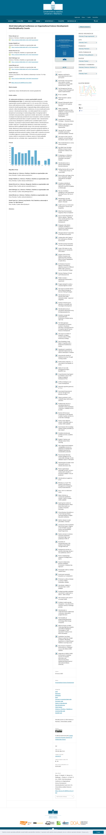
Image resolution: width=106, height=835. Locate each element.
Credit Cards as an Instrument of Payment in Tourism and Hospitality (56, 205)
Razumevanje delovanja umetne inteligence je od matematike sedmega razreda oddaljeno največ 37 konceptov (56, 455)
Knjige (30, 21)
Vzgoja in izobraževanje (61, 703)
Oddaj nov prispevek (85, 26)
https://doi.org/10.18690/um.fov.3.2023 (21, 82)
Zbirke (38, 21)
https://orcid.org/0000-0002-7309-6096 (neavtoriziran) (25, 78)
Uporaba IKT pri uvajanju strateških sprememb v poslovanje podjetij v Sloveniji (56, 130)
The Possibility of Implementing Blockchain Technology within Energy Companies (56, 618)
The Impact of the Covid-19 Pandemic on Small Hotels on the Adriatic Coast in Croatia (56, 137)
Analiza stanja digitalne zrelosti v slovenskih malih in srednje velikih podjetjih (56, 421)
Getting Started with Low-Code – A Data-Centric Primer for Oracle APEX (56, 169)
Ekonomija (57, 693)
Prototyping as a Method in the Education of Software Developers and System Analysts (56, 155)
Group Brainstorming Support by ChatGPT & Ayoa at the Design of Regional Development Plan (56, 374)
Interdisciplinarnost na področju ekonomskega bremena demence (56, 163)
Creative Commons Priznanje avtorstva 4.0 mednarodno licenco (64, 737)
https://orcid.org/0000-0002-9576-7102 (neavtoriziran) (25, 54)
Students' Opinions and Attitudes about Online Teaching (56, 439)
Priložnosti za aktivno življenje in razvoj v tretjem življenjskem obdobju (56, 579)
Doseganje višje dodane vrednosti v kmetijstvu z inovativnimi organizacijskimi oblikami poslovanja (56, 225)
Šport (56, 697)
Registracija (77, 17)
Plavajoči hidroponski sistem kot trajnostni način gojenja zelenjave (56, 102)
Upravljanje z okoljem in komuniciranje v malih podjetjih (56, 585)
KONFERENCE (49, 21)
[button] (88, 108)
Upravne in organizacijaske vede (63, 699)
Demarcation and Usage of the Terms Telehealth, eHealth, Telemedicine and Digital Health (56, 175)
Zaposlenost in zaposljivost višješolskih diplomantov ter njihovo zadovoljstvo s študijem (56, 349)
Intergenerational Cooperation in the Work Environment (56, 233)
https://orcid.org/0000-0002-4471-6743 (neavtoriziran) (25, 69)
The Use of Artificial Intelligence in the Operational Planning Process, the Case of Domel (56, 191)
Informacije (72, 21)
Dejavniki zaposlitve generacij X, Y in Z (56, 386)
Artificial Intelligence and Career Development (56, 382)
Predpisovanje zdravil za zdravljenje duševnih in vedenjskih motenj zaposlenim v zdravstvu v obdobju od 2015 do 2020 (56, 404)
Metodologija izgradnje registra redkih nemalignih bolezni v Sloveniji (56, 199)
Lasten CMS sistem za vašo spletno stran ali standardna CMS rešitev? (56, 248)
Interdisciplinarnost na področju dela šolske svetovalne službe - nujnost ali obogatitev (56, 295)
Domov (10, 21)
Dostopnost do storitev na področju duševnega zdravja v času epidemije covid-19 (56, 549)
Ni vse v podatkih (56, 95)
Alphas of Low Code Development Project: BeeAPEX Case (56, 368)
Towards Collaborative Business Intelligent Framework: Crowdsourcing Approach (56, 562)
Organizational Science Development (64, 682)
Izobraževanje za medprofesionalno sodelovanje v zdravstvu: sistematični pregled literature (56, 610)
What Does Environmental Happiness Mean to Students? (56, 211)
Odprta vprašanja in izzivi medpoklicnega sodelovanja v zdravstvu (56, 397)
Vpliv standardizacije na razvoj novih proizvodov (56, 143)
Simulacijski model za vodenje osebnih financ (56, 570)
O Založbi (20, 21)
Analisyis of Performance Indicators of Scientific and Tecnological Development (56, 303)
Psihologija (58, 695)
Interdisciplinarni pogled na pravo (56, 478)
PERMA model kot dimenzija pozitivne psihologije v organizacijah (56, 124)
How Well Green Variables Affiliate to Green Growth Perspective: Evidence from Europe (56, 147)
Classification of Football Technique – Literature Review (56, 119)
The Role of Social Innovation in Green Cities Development (56, 244)
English (89, 17)
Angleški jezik (58, 713)
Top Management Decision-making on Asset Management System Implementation (56, 88)
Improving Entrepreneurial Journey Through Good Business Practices (56, 391)
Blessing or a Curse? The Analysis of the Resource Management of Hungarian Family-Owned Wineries (56, 483)
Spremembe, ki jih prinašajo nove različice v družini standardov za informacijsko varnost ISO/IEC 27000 (56, 81)
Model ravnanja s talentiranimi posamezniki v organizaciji (56, 278)
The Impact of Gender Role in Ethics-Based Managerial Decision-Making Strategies (56, 289)
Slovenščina (95, 17)
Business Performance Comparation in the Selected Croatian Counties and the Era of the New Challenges (56, 413)
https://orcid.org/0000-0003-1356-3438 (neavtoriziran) (25, 40)
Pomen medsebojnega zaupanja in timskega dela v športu (56, 556)
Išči (97, 21)
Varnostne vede (59, 701)
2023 (56, 691)
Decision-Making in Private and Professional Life (56, 273)
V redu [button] (98, 832)
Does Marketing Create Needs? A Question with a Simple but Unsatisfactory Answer (56, 341)
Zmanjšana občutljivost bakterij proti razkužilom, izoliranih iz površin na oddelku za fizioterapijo (56, 183)
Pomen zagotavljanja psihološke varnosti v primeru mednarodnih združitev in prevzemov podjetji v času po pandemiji (56, 469)
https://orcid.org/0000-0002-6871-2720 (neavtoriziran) (25, 47)
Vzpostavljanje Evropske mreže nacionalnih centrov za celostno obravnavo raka (56, 463)
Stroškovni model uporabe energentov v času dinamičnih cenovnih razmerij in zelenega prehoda (56, 602)
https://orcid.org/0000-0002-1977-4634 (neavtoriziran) (25, 62)
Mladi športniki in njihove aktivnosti (56, 98)
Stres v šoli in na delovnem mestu (56, 490)
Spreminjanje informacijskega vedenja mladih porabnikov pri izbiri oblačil (56, 427)
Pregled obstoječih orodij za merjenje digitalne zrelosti (56, 284)
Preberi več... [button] (85, 832)
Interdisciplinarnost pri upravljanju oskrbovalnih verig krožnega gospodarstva (56, 309)
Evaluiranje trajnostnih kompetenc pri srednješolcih (56, 574)
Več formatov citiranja (61, 796)
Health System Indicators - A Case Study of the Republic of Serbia (56, 362)
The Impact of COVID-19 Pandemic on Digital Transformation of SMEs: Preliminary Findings (56, 334)
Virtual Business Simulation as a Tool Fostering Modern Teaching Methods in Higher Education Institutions (56, 512)
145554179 (58, 756)
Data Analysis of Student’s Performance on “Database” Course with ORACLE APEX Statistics (56, 646)
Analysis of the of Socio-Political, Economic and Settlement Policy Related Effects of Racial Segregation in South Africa (56, 255)
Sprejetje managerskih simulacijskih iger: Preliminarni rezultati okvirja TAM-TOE (56, 315)
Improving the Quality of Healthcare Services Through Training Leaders (56, 355)
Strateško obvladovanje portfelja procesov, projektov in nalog (56, 433)
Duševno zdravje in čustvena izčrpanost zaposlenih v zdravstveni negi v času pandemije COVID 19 (56, 534)
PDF (65, 67)
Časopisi (61, 21)
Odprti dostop (58, 707)
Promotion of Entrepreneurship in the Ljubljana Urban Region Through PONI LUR (56, 542)
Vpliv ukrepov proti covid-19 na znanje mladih (56, 598)
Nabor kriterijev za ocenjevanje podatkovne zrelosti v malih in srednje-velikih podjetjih (56, 495)
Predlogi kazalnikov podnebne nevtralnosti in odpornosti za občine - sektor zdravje (56, 591)
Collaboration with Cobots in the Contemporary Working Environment (56, 237)
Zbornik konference (60, 705)
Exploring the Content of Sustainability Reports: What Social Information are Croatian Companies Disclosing (56, 503)
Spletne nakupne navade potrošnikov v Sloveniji (56, 520)
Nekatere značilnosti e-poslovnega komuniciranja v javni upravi (56, 74)
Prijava (83, 17)
